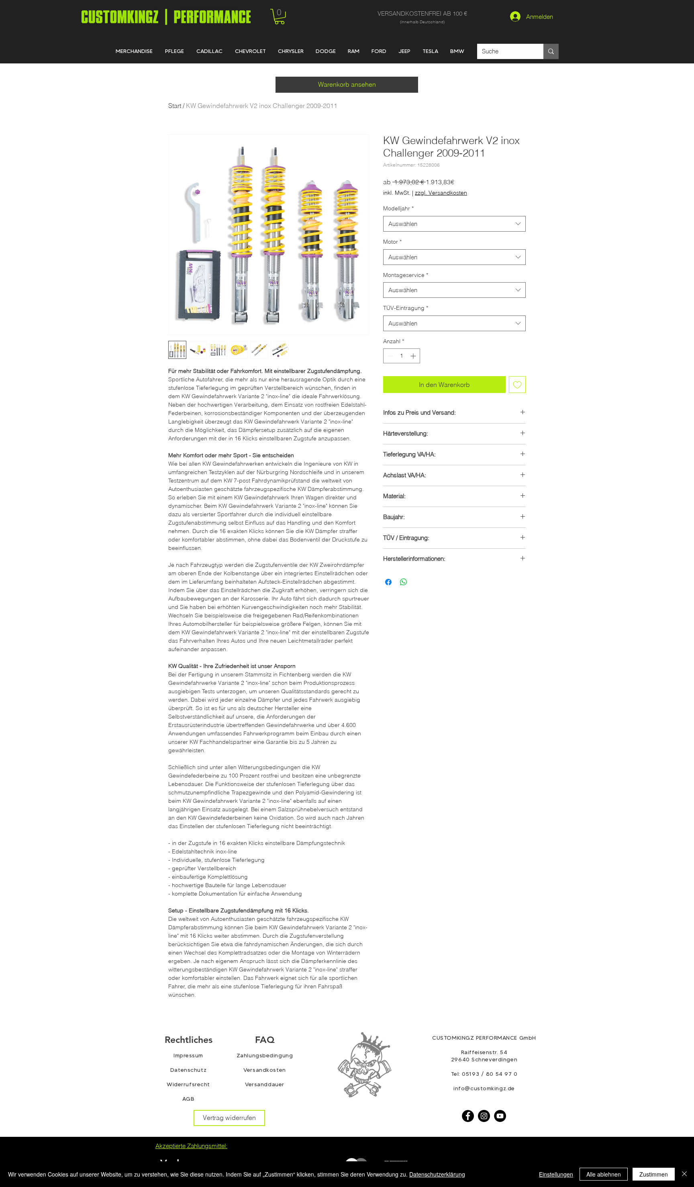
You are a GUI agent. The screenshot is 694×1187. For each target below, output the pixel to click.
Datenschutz (188, 1069)
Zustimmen (653, 1174)
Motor (392, 241)
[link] (279, 16)
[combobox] (454, 224)
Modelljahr (398, 208)
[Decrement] (389, 356)
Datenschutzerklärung (437, 1174)
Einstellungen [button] (556, 1174)
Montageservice (405, 275)
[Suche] (551, 51)
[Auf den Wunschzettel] (517, 384)
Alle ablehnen (603, 1174)
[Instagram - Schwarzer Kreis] (484, 1116)
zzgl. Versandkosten (441, 192)
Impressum (188, 1055)
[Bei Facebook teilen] (388, 582)
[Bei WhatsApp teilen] (403, 582)
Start (174, 106)
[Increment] (414, 356)
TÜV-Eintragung (405, 308)
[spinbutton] (401, 356)
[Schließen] (684, 1174)
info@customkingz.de (484, 1088)
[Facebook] (468, 1116)
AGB (188, 1098)
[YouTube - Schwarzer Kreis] (500, 1116)
